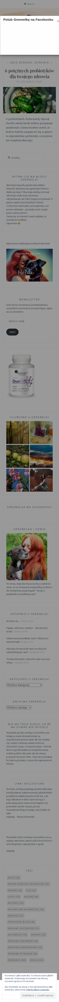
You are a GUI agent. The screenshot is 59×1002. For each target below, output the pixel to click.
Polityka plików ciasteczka (37, 990)
